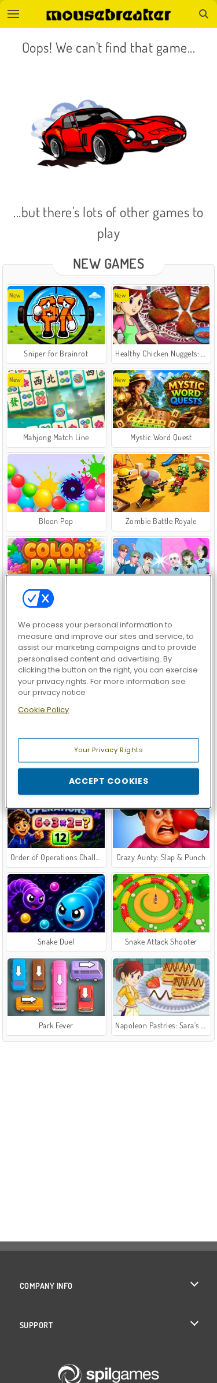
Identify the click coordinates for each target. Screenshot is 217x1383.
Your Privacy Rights (109, 749)
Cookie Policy (43, 709)
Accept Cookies (109, 781)
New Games (108, 263)
